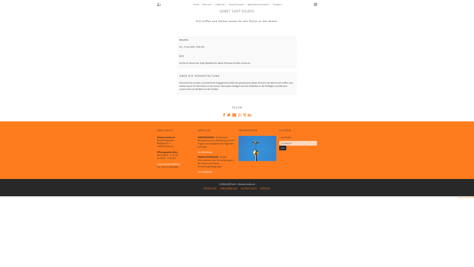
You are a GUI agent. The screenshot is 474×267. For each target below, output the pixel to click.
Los (283, 148)
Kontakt (265, 188)
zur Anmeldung (205, 152)
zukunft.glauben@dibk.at (168, 164)
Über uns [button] (206, 4)
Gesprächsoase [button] (236, 4)
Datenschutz (249, 188)
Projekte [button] (277, 4)
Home (196, 4)
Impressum (210, 188)
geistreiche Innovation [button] (258, 4)
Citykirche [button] (219, 4)
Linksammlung (229, 188)
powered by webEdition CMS (465, 197)
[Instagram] (315, 4)
